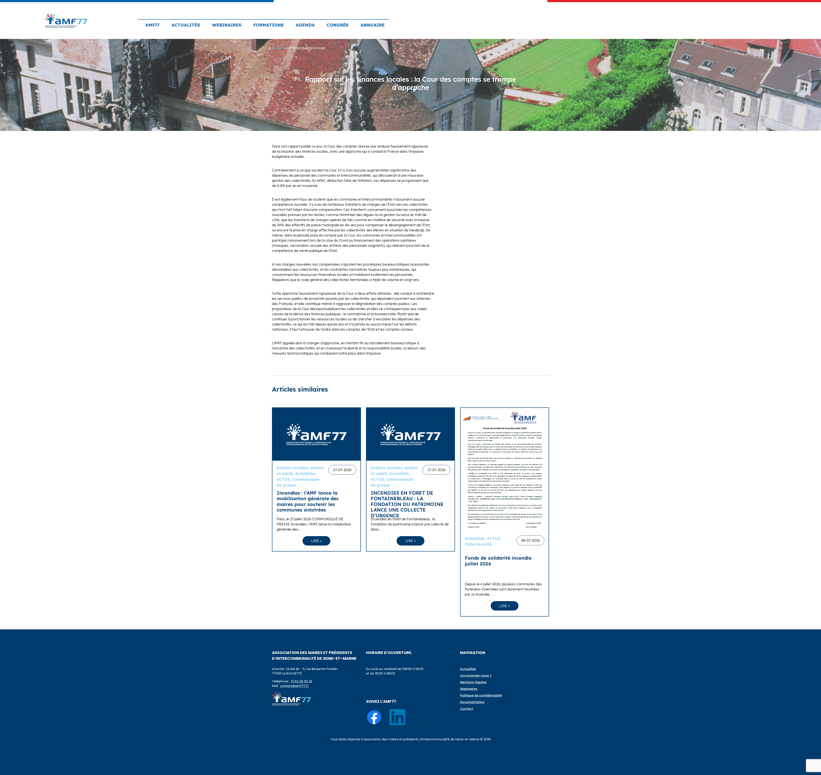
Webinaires (226, 25)
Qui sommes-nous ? (476, 675)
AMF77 (152, 25)
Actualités (185, 25)
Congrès (337, 25)
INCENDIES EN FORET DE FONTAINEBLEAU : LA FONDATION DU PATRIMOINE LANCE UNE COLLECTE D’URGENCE (407, 504)
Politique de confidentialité (481, 695)
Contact (466, 709)
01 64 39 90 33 (301, 681)
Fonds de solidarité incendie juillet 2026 (498, 560)
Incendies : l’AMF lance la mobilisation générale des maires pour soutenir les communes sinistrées (308, 501)
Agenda (305, 25)
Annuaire (372, 25)
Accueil (278, 48)
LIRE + (316, 541)
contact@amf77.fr (294, 686)
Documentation (472, 702)
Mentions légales (473, 682)
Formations (268, 25)
